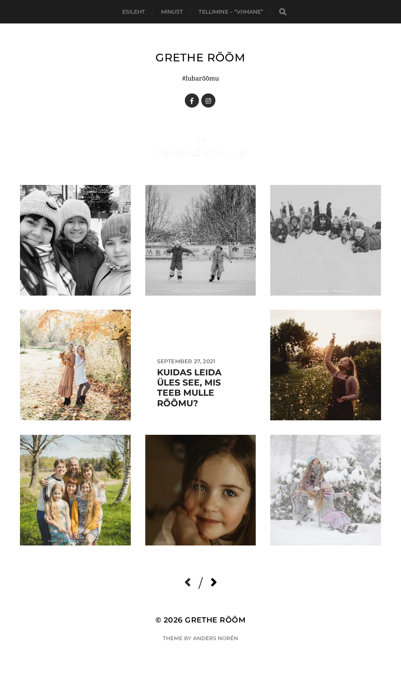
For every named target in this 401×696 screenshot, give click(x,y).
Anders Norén (215, 638)
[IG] (208, 100)
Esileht (133, 11)
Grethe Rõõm (200, 57)
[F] (192, 100)
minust (172, 11)
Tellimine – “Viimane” (231, 11)
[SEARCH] (283, 12)
